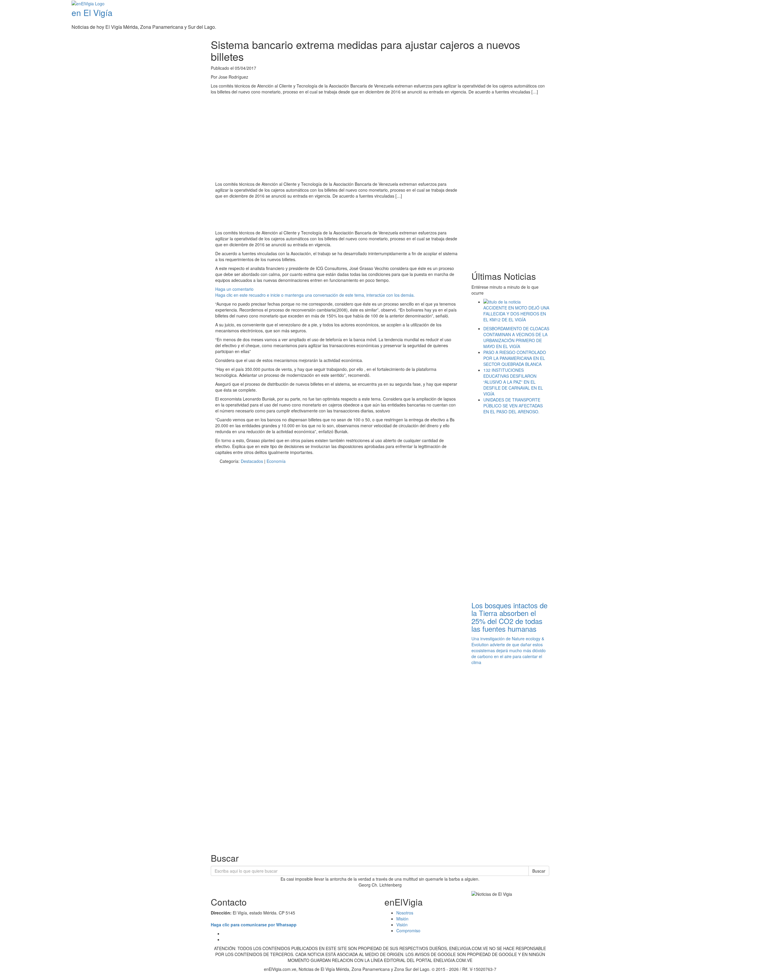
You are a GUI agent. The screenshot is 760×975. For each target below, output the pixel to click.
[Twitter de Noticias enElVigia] (744, 4)
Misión (402, 919)
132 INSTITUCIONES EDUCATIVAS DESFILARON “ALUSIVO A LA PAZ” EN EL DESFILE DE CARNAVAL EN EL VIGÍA (513, 382)
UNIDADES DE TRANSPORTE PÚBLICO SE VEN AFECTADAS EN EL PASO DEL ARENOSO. (513, 406)
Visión (402, 925)
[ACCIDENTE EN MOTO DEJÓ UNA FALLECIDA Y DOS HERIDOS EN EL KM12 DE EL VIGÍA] (516, 302)
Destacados (252, 461)
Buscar (538, 871)
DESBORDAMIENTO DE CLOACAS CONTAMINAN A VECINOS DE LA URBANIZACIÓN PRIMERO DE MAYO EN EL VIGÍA (516, 337)
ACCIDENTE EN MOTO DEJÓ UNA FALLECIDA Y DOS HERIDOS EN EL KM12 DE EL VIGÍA (516, 314)
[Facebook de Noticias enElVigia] (740, 4)
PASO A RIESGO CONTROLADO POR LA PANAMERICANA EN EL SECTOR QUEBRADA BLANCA (514, 358)
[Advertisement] (323, 215)
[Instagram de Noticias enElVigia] (749, 4)
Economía (276, 461)
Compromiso (408, 930)
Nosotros (404, 913)
